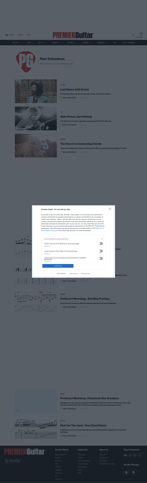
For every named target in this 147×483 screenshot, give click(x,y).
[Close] (111, 210)
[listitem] (73, 239)
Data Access (73, 273)
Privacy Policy (85, 273)
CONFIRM (58, 266)
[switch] (100, 243)
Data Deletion (61, 273)
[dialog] (73, 241)
